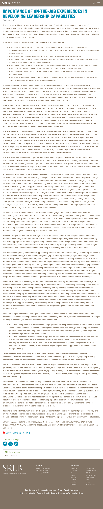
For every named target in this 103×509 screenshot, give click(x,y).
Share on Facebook (5, 444)
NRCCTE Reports (10, 456)
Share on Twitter (10, 444)
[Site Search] (94, 3)
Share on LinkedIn (16, 444)
